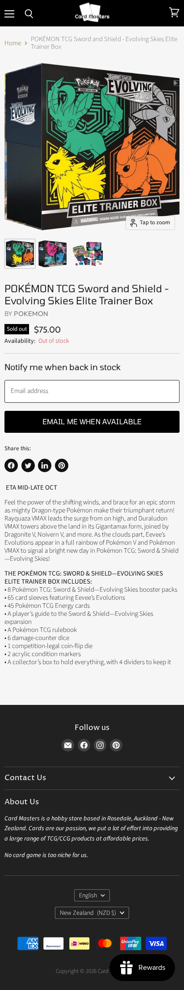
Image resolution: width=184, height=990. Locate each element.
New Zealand (88, 913)
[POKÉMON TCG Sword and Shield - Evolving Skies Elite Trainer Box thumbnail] (20, 253)
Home (12, 43)
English (88, 895)
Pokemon (31, 313)
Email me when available (92, 421)
